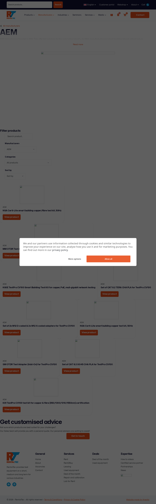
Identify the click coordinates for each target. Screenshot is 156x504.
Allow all (108, 259)
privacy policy (60, 250)
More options (74, 259)
